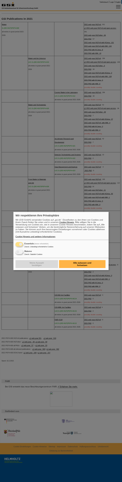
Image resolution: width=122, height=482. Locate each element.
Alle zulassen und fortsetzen (82, 264)
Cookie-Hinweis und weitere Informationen (35, 236)
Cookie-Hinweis (66, 222)
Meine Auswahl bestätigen (37, 264)
